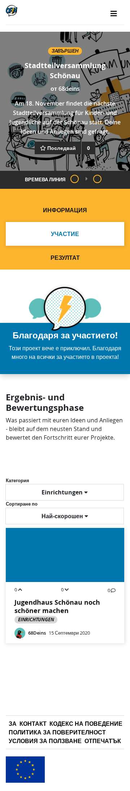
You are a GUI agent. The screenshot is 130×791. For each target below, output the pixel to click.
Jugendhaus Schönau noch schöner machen (57, 606)
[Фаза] (74, 179)
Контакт (33, 724)
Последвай (61, 148)
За (13, 724)
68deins (69, 89)
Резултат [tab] (65, 258)
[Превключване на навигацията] (113, 14)
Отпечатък (102, 741)
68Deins (37, 633)
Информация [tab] (65, 210)
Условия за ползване (45, 741)
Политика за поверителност (57, 732)
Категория (17, 480)
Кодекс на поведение (85, 724)
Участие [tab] (65, 234)
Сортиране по (22, 504)
